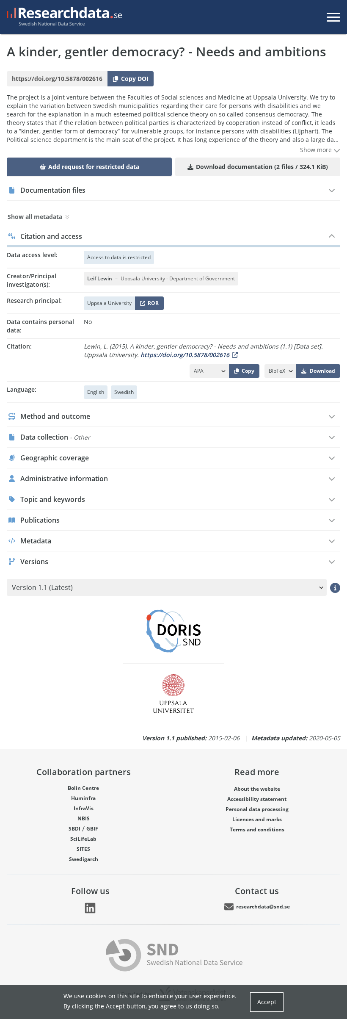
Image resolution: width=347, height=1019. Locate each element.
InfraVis (84, 808)
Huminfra (83, 798)
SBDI (74, 828)
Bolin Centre (83, 788)
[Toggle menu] (333, 16)
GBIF (92, 828)
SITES (83, 849)
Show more (316, 150)
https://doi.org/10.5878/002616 (184, 355)
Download (322, 370)
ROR (152, 304)
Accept (266, 1002)
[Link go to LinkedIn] (90, 908)
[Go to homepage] (62, 16)
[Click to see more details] (335, 587)
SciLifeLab (83, 838)
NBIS (83, 818)
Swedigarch (83, 859)
